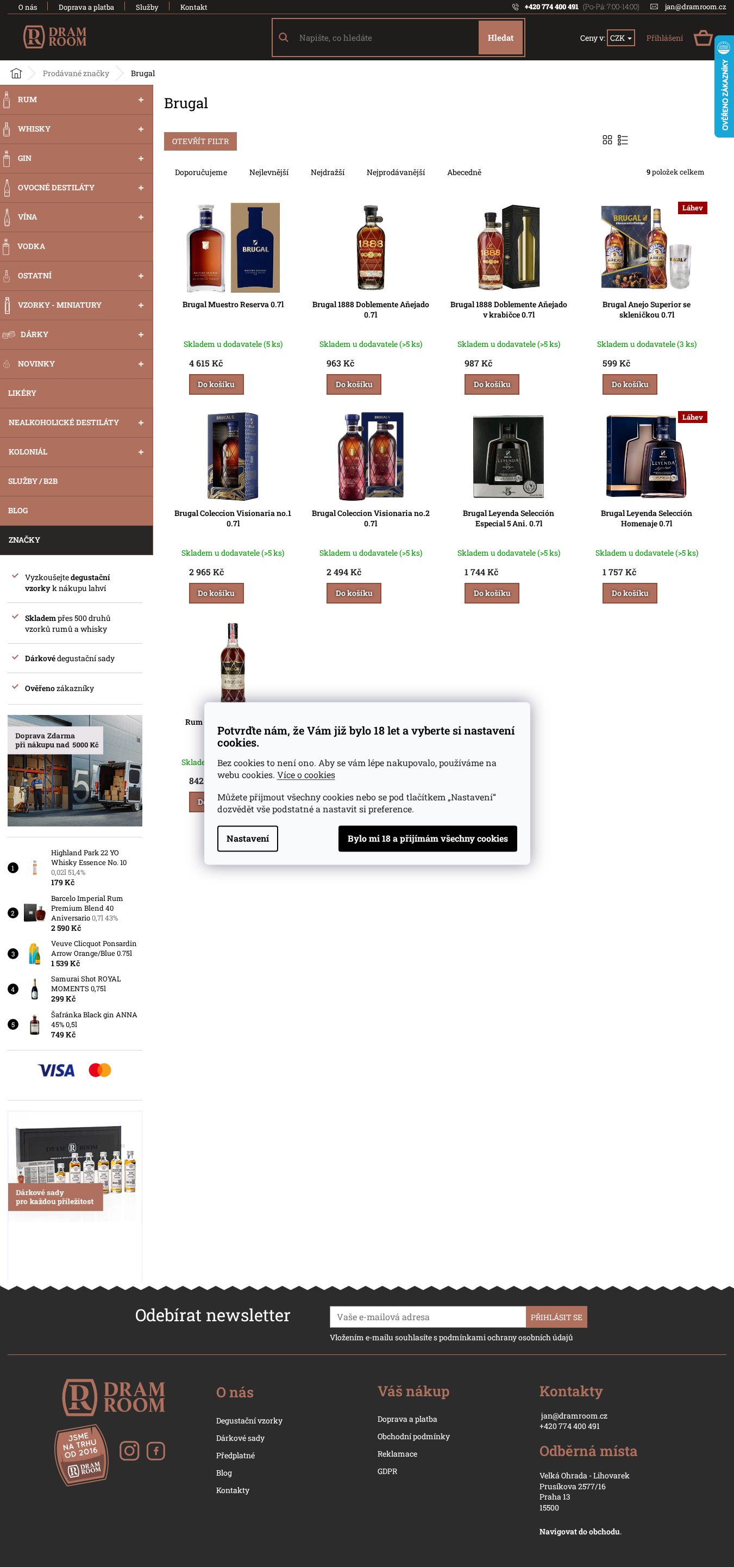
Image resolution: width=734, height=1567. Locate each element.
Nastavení (248, 838)
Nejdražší (327, 172)
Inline (624, 139)
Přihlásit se (556, 1317)
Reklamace (397, 1453)
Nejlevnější (268, 172)
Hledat (500, 37)
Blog (224, 1472)
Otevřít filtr (200, 141)
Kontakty (232, 1490)
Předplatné (235, 1455)
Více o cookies (306, 775)
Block (609, 139)
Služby (147, 7)
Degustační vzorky (249, 1420)
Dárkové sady (240, 1438)
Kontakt (194, 7)
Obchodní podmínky (414, 1436)
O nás (27, 7)
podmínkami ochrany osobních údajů (506, 1337)
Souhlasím (427, 839)
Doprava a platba (86, 7)
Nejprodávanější (396, 172)
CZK (618, 38)
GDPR (387, 1471)
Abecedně (464, 172)
